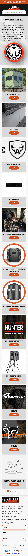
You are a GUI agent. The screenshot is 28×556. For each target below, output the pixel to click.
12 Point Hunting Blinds (14, 94)
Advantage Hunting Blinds (14, 164)
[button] (26, 2)
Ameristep (14, 411)
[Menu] (3, 7)
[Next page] (20, 491)
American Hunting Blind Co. (14, 376)
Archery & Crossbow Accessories (14, 481)
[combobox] (14, 12)
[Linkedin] (13, 523)
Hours (5, 538)
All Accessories (14, 199)
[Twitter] (5, 523)
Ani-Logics (14, 446)
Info (4, 533)
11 (17, 491)
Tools (5, 527)
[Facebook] (3, 523)
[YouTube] (11, 523)
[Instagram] (8, 523)
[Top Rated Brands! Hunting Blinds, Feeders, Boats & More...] (3, 12)
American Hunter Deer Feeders (14, 341)
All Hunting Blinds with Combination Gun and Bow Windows (14, 270)
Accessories (14, 129)
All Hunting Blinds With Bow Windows (14, 234)
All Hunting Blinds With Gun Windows (14, 306)
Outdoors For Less (13, 546)
